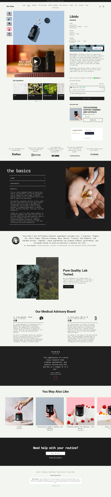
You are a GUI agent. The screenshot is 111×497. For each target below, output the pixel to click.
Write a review (89, 133)
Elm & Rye (10, 6)
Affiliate (55, 7)
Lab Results (68, 286)
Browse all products (55, 457)
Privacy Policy (71, 472)
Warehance (61, 486)
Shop (28, 5)
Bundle (72, 38)
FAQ (76, 5)
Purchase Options (75, 80)
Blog (87, 5)
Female (77, 33)
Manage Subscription (55, 475)
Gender (72, 30)
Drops (86, 26)
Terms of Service (61, 472)
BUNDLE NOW (97, 48)
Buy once (87, 116)
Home (24, 5)
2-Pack (78, 41)
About (71, 5)
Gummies (80, 26)
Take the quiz (55, 453)
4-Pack (84, 41)
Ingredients (14, 183)
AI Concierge (43, 5)
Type (71, 23)
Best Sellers (64, 5)
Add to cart (93, 120)
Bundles (34, 5)
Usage (12, 178)
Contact (81, 5)
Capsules (73, 26)
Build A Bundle (53, 5)
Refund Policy (52, 472)
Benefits (13, 189)
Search (38, 472)
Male (72, 33)
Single (72, 41)
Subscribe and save (90, 114)
